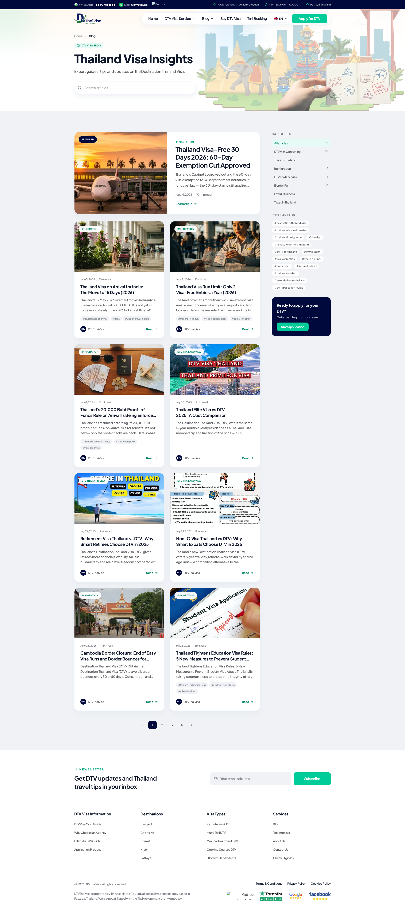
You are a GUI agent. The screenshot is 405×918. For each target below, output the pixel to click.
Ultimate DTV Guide (87, 841)
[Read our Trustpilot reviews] (270, 896)
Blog (205, 18)
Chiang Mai (147, 832)
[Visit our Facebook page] (320, 896)
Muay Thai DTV (216, 832)
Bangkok (146, 824)
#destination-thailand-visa (290, 223)
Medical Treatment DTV (222, 841)
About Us (279, 841)
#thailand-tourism (285, 273)
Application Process (87, 849)
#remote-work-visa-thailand (291, 244)
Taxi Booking (257, 18)
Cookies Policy (321, 883)
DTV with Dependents (221, 858)
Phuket (145, 841)
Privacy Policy (296, 883)
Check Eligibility (283, 858)
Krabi (143, 849)
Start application (292, 327)
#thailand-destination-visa (290, 230)
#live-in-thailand (307, 266)
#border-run (281, 266)
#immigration (312, 251)
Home (153, 18)
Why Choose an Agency (90, 832)
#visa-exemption (284, 258)
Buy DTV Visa (230, 18)
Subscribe (312, 778)
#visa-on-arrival (311, 258)
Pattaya (145, 858)
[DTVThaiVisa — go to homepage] (87, 18)
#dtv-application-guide (288, 287)
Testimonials (281, 832)
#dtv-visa (314, 237)
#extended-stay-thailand (289, 280)
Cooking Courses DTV (221, 849)
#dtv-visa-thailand (285, 251)
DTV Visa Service (178, 18)
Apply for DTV (309, 18)
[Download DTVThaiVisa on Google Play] (161, 4)
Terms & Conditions (269, 883)
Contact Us (280, 849)
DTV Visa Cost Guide (87, 824)
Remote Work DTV (219, 824)
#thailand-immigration (288, 237)
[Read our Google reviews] (295, 896)
